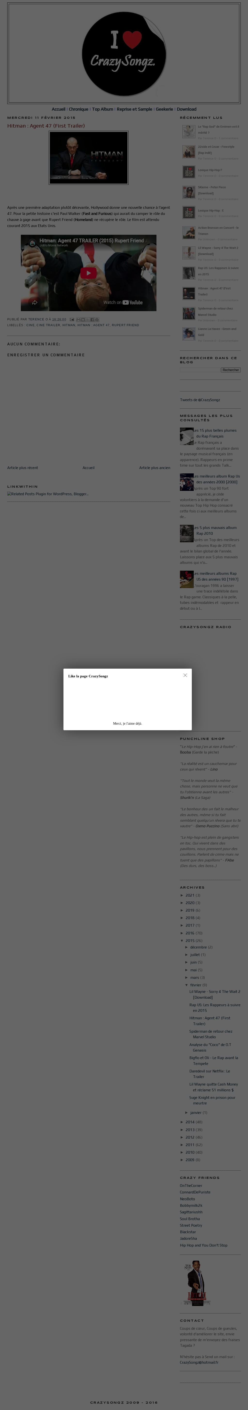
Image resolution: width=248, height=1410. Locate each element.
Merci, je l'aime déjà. (127, 723)
